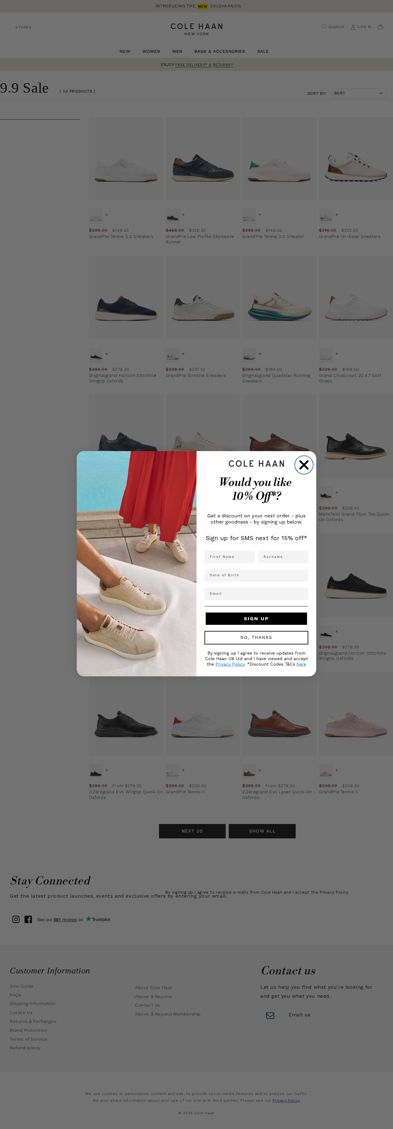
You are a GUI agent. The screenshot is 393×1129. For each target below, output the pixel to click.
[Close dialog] (304, 465)
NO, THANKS (256, 637)
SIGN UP (256, 618)
